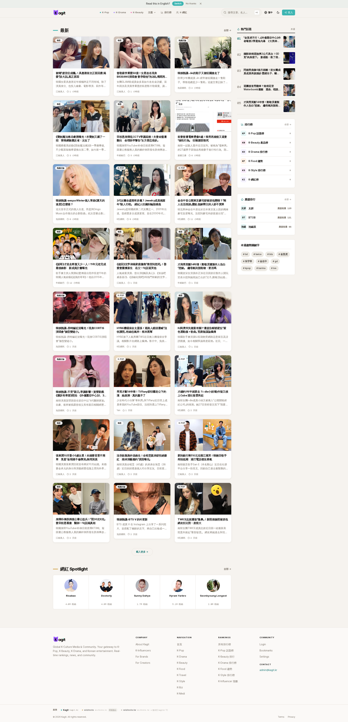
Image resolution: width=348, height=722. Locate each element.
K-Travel (181, 675)
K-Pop (105, 12)
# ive (273, 268)
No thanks (191, 3)
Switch (177, 3)
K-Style (181, 681)
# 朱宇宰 (247, 261)
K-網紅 (183, 12)
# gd (275, 261)
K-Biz (180, 687)
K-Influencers (143, 650)
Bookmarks (266, 650)
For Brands (142, 656)
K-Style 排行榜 (254, 170)
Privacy (291, 717)
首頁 (179, 644)
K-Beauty (138, 12)
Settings (264, 656)
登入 (290, 12)
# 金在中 (262, 261)
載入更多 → (142, 551)
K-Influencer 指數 (228, 681)
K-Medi (181, 693)
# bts (270, 254)
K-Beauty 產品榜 (255, 142)
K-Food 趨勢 (252, 161)
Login (263, 644)
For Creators (143, 662)
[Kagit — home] (59, 12)
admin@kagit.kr (268, 670)
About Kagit (142, 644)
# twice (258, 254)
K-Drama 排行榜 (255, 151)
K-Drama (121, 12)
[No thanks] (200, 3)
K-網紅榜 (250, 179)
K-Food (181, 669)
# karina (260, 268)
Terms (281, 717)
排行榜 (167, 12)
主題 (150, 12)
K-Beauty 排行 (226, 656)
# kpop (247, 268)
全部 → (227, 30)
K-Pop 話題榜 (253, 133)
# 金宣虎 (283, 254)
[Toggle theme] (278, 12)
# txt (245, 254)
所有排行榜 (224, 644)
